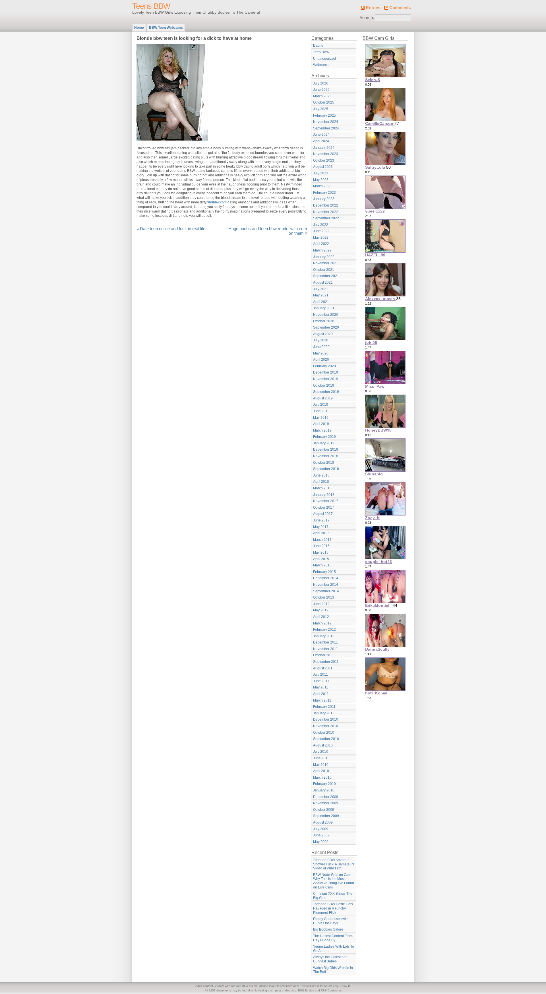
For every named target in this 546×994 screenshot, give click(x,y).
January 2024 (323, 148)
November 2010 (325, 726)
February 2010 (324, 784)
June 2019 (321, 411)
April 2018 (321, 482)
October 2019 (323, 385)
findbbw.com (217, 202)
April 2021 (321, 302)
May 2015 (320, 552)
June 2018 (321, 475)
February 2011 (324, 707)
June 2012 (321, 604)
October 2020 (323, 321)
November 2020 (325, 315)
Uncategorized (324, 59)
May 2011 (320, 687)
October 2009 (323, 810)
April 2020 (321, 360)
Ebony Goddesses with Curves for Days (331, 921)
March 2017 (322, 540)
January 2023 (323, 199)
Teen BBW (321, 52)
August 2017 (323, 514)
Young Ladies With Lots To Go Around (333, 948)
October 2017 (323, 508)
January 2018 (323, 495)
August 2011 (322, 668)
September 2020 (326, 327)
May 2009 (320, 842)
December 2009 (325, 797)
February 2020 (324, 366)
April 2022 (321, 244)
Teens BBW (151, 6)
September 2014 (326, 591)
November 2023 (325, 154)
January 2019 (323, 443)
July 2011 (320, 675)
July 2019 (320, 405)
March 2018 (322, 488)
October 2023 (323, 160)
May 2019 (320, 418)
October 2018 (323, 463)
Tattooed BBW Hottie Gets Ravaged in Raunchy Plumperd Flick (333, 908)
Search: (366, 17)
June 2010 (321, 758)
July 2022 (320, 225)
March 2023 (322, 186)
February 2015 (324, 572)
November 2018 (325, 456)
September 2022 (326, 218)
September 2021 (326, 276)
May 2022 (320, 238)
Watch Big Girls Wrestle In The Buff (333, 970)
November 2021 (325, 263)
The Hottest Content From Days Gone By (333, 938)
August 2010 (323, 745)
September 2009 (326, 816)
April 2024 (321, 141)
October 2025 (323, 102)
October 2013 (323, 597)
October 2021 (323, 270)
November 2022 (325, 212)
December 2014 (325, 578)
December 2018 (325, 449)
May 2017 (320, 527)
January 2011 (323, 713)
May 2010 (320, 765)
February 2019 (324, 437)
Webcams (320, 65)
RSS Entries (306, 990)
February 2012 (324, 630)
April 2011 (321, 694)
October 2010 (323, 733)
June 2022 (321, 231)
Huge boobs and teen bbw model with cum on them (267, 231)
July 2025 (320, 109)
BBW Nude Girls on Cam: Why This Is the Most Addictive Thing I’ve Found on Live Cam (333, 881)
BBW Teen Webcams (166, 28)
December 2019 (325, 372)
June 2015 (321, 546)
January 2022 (323, 257)
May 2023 (320, 180)
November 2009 (325, 803)
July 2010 (320, 752)
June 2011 (321, 681)
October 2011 (323, 655)
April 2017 (321, 533)
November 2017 (325, 501)
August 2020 (323, 334)
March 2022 (322, 250)
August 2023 (323, 167)
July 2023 (320, 173)
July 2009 (320, 829)
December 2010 (325, 719)
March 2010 (322, 777)
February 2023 (324, 193)
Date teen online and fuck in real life (172, 228)
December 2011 (325, 642)
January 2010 (323, 790)
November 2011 (325, 649)
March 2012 (322, 623)
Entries (373, 7)
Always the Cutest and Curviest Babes (330, 959)
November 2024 (325, 122)
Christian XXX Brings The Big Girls (332, 896)
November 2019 (325, 379)
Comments (400, 7)
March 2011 (322, 700)
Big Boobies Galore (328, 929)
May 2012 (320, 610)
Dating (318, 46)
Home (139, 28)
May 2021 (320, 295)
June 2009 (321, 835)
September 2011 (326, 662)
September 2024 (326, 128)
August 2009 (323, 822)
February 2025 (324, 115)
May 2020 (320, 353)
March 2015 (322, 565)
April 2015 (321, 559)
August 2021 (323, 282)
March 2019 (322, 430)
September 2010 (326, 739)
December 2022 (325, 205)
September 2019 (326, 392)
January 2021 (323, 308)
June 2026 (321, 90)
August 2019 (323, 398)
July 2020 (320, 340)
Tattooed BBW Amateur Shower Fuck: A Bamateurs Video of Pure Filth (333, 864)
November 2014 (325, 585)
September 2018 (326, 469)
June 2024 (321, 135)
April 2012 (321, 617)
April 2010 (321, 771)
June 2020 (321, 347)
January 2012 (323, 636)
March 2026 (322, 96)
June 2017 (321, 520)
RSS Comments (331, 990)
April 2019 (321, 424)
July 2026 (320, 83)
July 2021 (320, 289)
